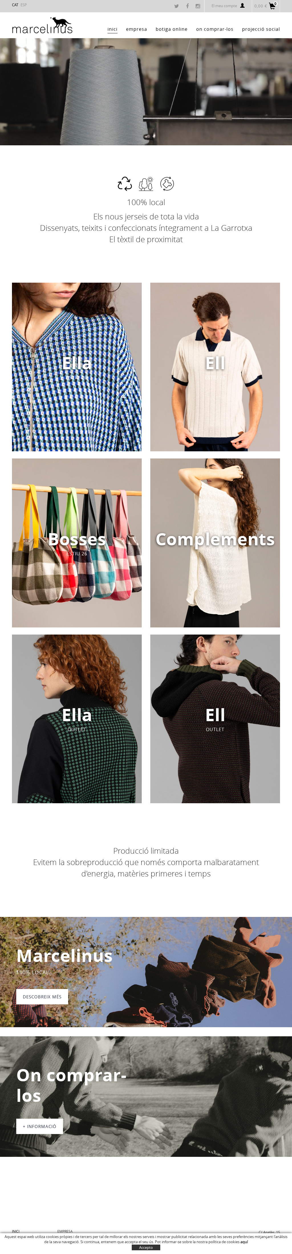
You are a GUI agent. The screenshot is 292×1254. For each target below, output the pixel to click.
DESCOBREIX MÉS (42, 997)
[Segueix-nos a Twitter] (177, 6)
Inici (15, 1231)
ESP (24, 4)
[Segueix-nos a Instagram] (198, 6)
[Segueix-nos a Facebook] (188, 6)
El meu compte (224, 5)
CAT (15, 4)
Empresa (65, 1231)
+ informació (39, 1126)
